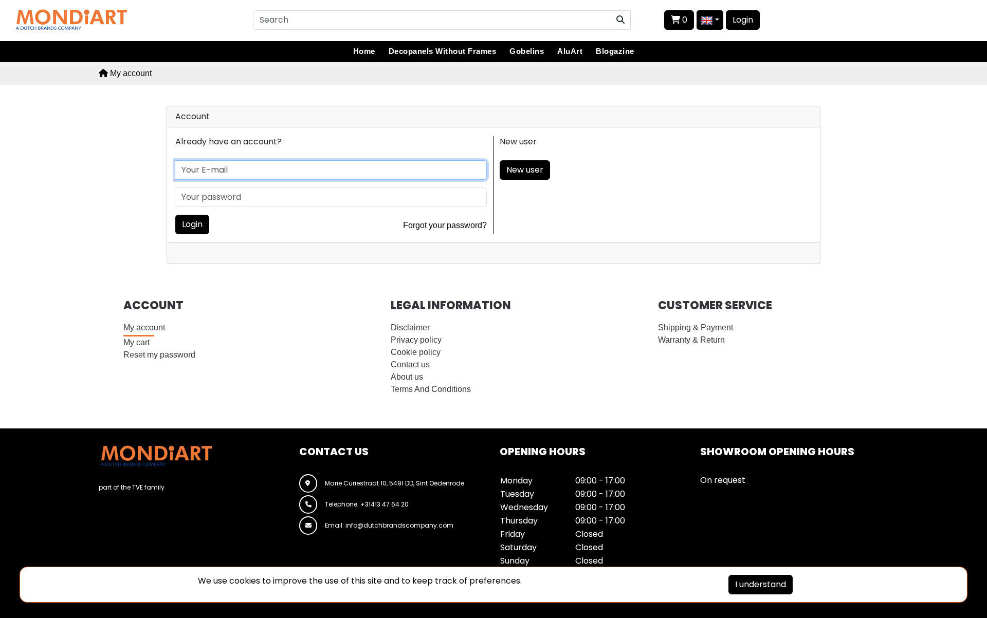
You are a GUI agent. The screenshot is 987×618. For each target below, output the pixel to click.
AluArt (569, 51)
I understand (760, 584)
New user (524, 170)
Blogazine (615, 51)
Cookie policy (416, 352)
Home (364, 51)
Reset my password (159, 354)
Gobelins (526, 51)
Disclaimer (410, 327)
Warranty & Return (691, 339)
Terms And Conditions (431, 389)
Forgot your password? (445, 225)
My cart (136, 342)
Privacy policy (416, 339)
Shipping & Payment (695, 327)
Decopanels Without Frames (443, 51)
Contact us (410, 364)
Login (743, 20)
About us (407, 376)
